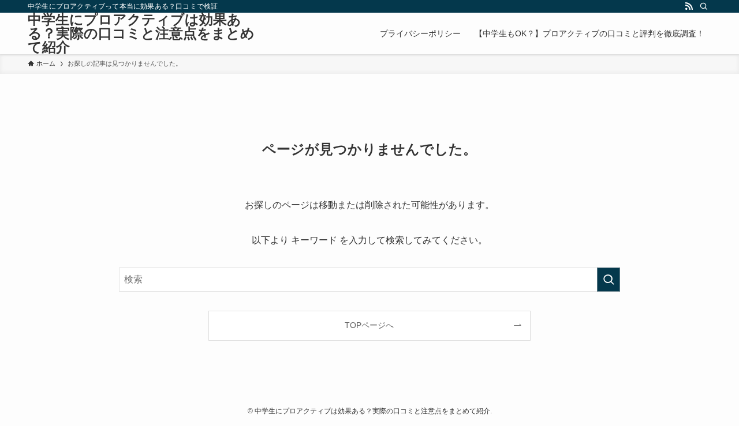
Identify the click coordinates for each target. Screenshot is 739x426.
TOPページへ (369, 325)
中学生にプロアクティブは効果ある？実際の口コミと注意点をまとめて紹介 (141, 33)
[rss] (688, 6)
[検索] (703, 6)
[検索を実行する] (608, 279)
